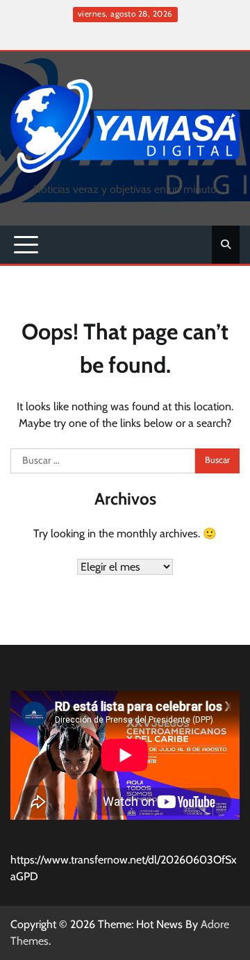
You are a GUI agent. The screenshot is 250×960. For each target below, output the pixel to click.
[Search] (225, 244)
